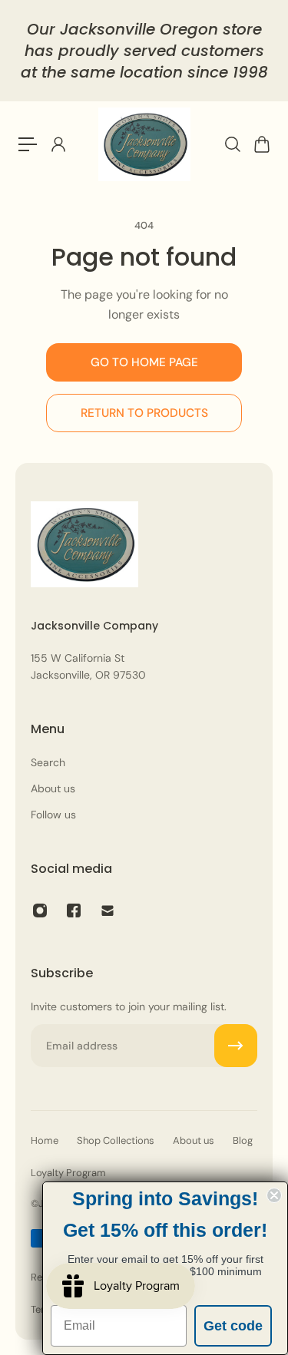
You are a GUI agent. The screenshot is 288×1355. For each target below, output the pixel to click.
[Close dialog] (274, 1195)
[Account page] (57, 144)
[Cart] (261, 144)
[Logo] (144, 144)
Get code (233, 1326)
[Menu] (27, 144)
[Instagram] (40, 910)
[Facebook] (74, 910)
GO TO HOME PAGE (144, 362)
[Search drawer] (232, 144)
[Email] (107, 910)
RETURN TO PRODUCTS (144, 413)
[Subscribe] (235, 1045)
